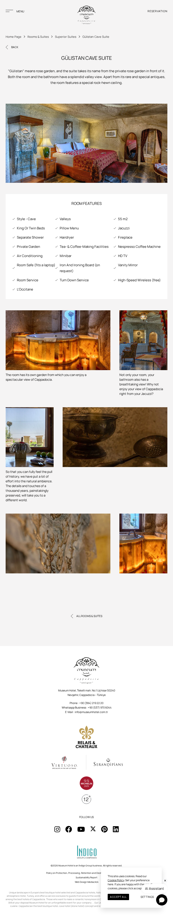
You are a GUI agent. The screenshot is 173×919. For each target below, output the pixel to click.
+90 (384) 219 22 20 (91, 703)
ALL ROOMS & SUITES (89, 616)
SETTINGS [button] (147, 897)
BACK (14, 47)
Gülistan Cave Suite (95, 37)
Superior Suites (65, 37)
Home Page (13, 37)
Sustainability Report (86, 877)
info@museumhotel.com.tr (91, 712)
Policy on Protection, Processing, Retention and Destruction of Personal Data (86, 872)
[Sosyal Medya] (57, 829)
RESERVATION (157, 11)
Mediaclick (92, 881)
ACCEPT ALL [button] (118, 897)
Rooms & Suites (38, 37)
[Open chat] (161, 900)
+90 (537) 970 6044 (100, 707)
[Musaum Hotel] (86, 15)
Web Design (81, 881)
